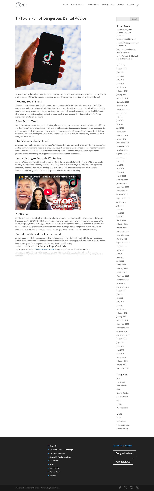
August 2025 (121, 113)
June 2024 (120, 165)
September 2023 (122, 198)
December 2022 (122, 231)
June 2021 (120, 298)
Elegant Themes (32, 488)
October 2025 (121, 106)
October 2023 (121, 194)
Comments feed (122, 425)
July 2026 (119, 72)
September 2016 (122, 335)
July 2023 (119, 205)
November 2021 (122, 279)
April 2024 (120, 172)
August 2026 (121, 69)
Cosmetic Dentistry (57, 453)
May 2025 (120, 124)
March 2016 (121, 357)
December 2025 (122, 98)
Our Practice (76, 5)
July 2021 (119, 294)
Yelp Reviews (123, 461)
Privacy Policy (55, 472)
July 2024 (119, 161)
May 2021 (120, 302)
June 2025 (120, 120)
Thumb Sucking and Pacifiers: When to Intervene (124, 33)
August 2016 (121, 339)
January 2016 (121, 365)
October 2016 (121, 331)
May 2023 (120, 213)
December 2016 (122, 324)
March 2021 (121, 309)
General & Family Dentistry (60, 457)
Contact (130, 5)
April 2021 (120, 305)
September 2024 (122, 154)
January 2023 (121, 228)
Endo (118, 389)
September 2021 (122, 287)
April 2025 (120, 128)
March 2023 (121, 220)
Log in (118, 417)
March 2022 (121, 265)
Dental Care (92, 5)
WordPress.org (122, 429)
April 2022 (120, 261)
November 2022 (122, 235)
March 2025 (121, 131)
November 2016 (122, 328)
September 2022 (122, 242)
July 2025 (119, 117)
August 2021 (121, 291)
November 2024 (122, 146)
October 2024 (121, 150)
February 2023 (122, 224)
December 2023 (122, 187)
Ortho (118, 400)
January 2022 (121, 272)
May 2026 (120, 80)
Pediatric (119, 404)
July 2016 (119, 342)
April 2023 (120, 217)
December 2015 (122, 368)
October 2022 (121, 239)
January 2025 (121, 139)
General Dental (122, 393)
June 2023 (120, 209)
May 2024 (120, 168)
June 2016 (120, 346)
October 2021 (121, 283)
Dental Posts (121, 385)
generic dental (122, 396)
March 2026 (121, 87)
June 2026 (120, 76)
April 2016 (120, 353)
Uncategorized (122, 408)
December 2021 (122, 276)
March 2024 (121, 176)
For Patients (107, 5)
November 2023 (122, 191)
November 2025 (122, 102)
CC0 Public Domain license (44, 249)
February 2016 (122, 361)
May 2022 (120, 257)
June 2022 (120, 254)
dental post (120, 382)
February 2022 (122, 268)
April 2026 (120, 83)
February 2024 (122, 180)
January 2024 (121, 183)
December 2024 (122, 143)
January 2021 (121, 316)
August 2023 (121, 202)
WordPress (54, 488)
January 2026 (121, 94)
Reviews (121, 5)
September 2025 (122, 109)
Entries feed (121, 421)
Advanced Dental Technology (61, 449)
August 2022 (121, 246)
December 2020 (122, 320)
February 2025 (122, 135)
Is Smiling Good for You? (126, 39)
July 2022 (119, 250)
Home (65, 5)
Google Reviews (124, 453)
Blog (118, 378)
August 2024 (121, 157)
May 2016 (120, 350)
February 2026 (122, 91)
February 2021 (122, 313)
